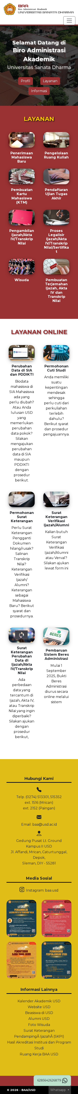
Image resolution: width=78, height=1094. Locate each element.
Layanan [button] (50, 81)
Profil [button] (25, 81)
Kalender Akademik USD (39, 1001)
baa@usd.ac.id (44, 824)
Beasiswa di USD (39, 1013)
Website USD (39, 1007)
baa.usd (51, 890)
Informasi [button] (39, 91)
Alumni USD (39, 1019)
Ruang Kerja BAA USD (39, 1054)
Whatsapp (58, 1090)
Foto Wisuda (39, 1025)
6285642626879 (49, 1080)
